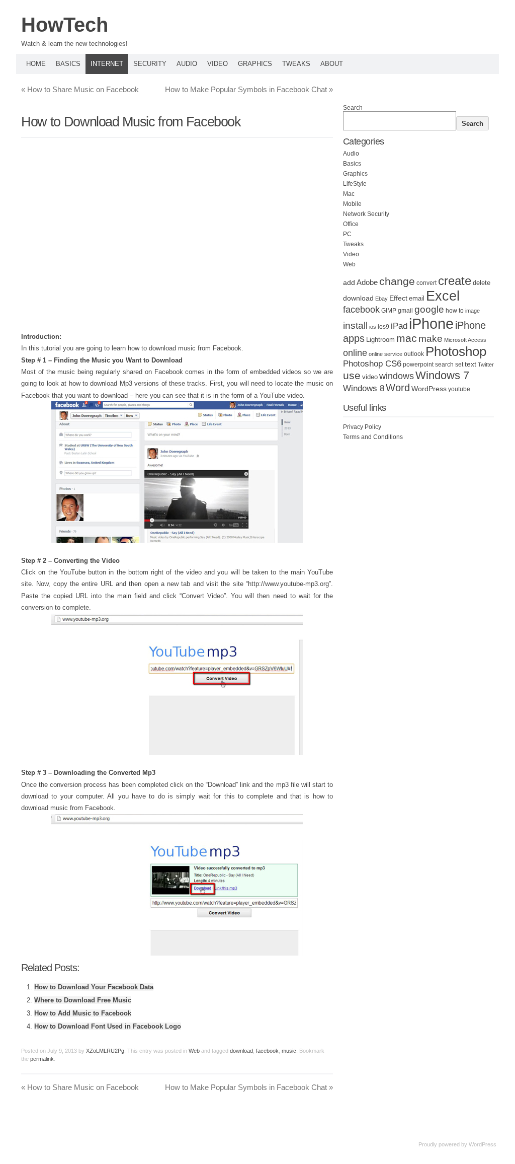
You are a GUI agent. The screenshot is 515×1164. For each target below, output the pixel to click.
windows (396, 376)
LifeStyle (355, 183)
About (331, 63)
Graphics (255, 63)
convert (426, 282)
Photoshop (455, 351)
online (355, 353)
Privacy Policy (362, 426)
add (349, 282)
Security (149, 63)
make (430, 338)
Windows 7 (442, 375)
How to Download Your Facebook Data (93, 987)
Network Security (366, 213)
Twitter (486, 364)
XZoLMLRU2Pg (105, 1051)
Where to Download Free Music (82, 1000)
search (444, 364)
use (352, 376)
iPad (399, 326)
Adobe (367, 282)
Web (194, 1051)
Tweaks (296, 63)
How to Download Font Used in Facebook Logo (107, 1026)
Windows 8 (363, 388)
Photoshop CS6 (372, 364)
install (355, 325)
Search (353, 107)
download (241, 1051)
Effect (398, 298)
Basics (68, 63)
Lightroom (380, 339)
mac (406, 338)
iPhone (431, 323)
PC (347, 234)
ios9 (383, 327)
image (472, 311)
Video (217, 63)
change (397, 281)
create (454, 280)
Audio (187, 63)
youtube (459, 389)
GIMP (388, 310)
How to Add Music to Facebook (82, 1013)
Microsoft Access (465, 340)
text (470, 364)
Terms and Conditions (373, 437)
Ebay (381, 299)
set (459, 364)
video (370, 377)
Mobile (352, 203)
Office (351, 224)
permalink (42, 1059)
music (289, 1051)
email (416, 298)
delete (481, 282)
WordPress (429, 389)
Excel (443, 296)
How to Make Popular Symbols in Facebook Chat (249, 89)
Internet (107, 63)
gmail (405, 311)
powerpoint (418, 364)
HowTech (64, 25)
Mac (349, 193)
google (429, 309)
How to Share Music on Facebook (80, 89)
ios (372, 327)
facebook (267, 1051)
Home (36, 63)
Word (398, 387)
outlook (414, 353)
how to (455, 310)
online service (385, 354)
